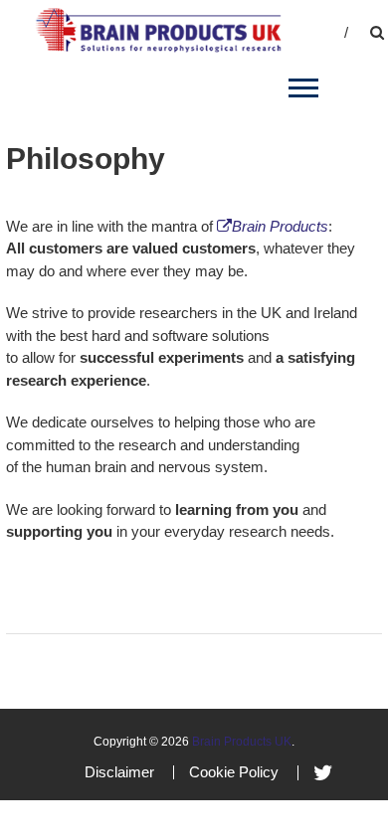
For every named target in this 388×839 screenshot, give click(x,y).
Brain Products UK (241, 742)
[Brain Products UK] (158, 28)
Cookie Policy (234, 771)
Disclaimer (119, 771)
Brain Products (280, 226)
